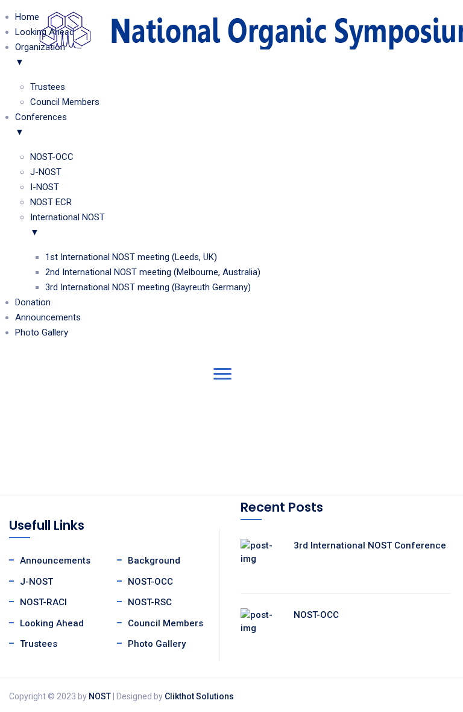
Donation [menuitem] (33, 302)
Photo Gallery (157, 643)
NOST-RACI (43, 602)
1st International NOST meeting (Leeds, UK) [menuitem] (131, 257)
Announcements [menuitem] (48, 317)
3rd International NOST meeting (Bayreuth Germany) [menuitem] (148, 287)
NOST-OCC (150, 581)
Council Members (165, 623)
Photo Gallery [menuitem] (41, 332)
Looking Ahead (52, 623)
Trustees (38, 643)
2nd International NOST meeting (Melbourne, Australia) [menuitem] (152, 272)
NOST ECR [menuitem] (51, 202)
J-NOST (36, 581)
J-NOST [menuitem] (45, 172)
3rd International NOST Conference (370, 545)
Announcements (55, 560)
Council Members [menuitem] (64, 102)
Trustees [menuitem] (47, 86)
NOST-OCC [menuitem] (52, 156)
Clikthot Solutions (199, 696)
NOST (100, 696)
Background (154, 560)
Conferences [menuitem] (41, 125)
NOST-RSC (150, 602)
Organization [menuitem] (40, 55)
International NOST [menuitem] (67, 225)
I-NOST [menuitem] (44, 187)
